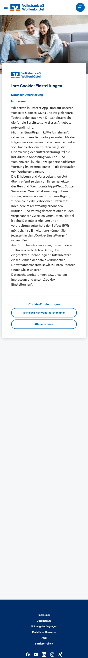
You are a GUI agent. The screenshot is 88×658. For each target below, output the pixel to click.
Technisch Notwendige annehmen (44, 312)
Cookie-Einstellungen (44, 304)
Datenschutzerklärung (27, 95)
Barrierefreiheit (44, 643)
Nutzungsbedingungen (44, 626)
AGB (44, 638)
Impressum (44, 615)
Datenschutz (44, 620)
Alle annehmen (43, 324)
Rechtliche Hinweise (44, 632)
